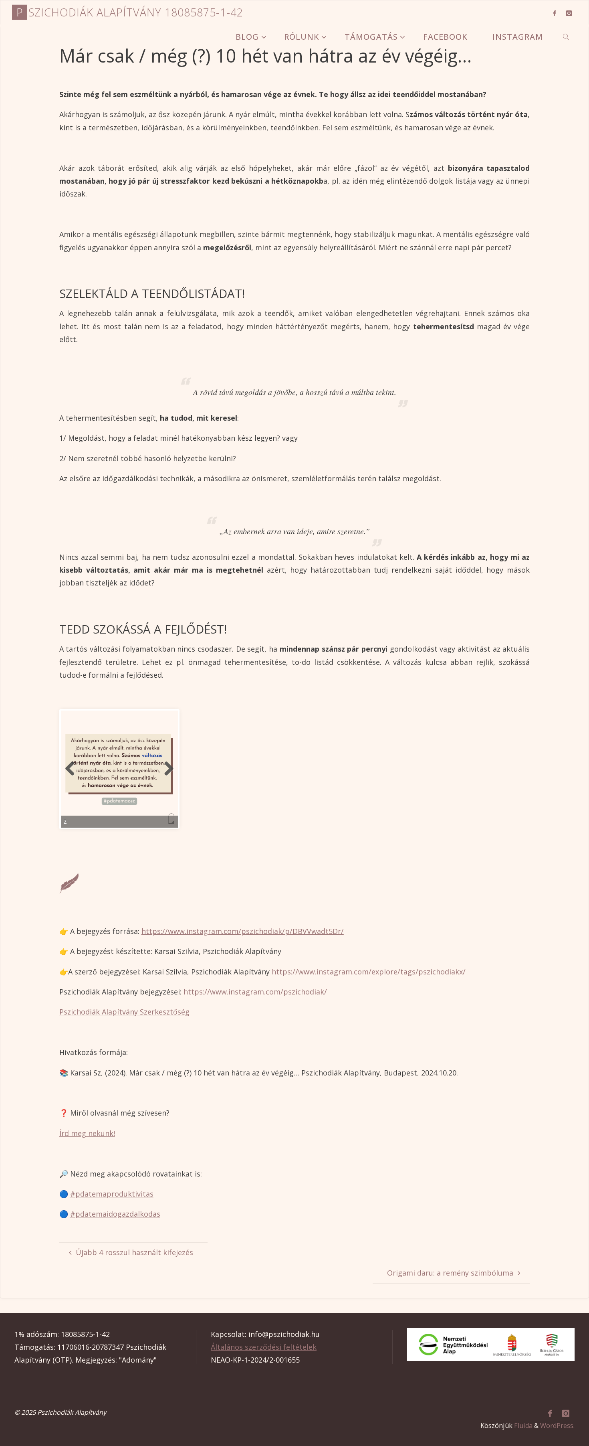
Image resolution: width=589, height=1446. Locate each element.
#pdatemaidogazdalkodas (115, 1214)
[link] (566, 36)
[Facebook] (554, 12)
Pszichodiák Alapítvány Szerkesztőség (124, 1012)
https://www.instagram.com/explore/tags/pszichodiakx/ (369, 971)
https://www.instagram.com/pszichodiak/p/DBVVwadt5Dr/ (242, 931)
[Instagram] (569, 12)
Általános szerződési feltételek (264, 1347)
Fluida (523, 1425)
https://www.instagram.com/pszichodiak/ (255, 991)
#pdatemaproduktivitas (111, 1194)
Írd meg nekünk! (87, 1133)
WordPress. (557, 1425)
